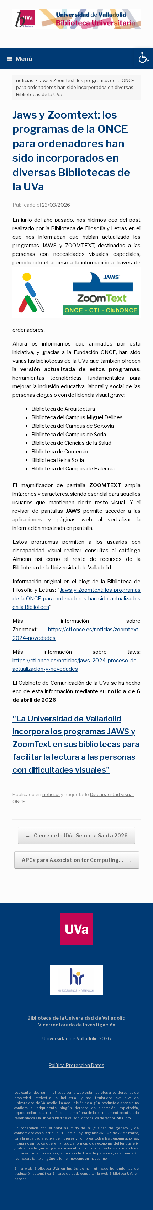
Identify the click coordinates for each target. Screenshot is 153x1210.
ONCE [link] (18, 801)
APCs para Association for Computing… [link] (77, 860)
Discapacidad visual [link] (112, 794)
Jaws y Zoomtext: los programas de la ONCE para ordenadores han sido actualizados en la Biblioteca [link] (76, 598)
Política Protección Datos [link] (76, 1065)
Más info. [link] (124, 1118)
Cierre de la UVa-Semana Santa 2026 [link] (76, 835)
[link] (143, 57)
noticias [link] (51, 794)
